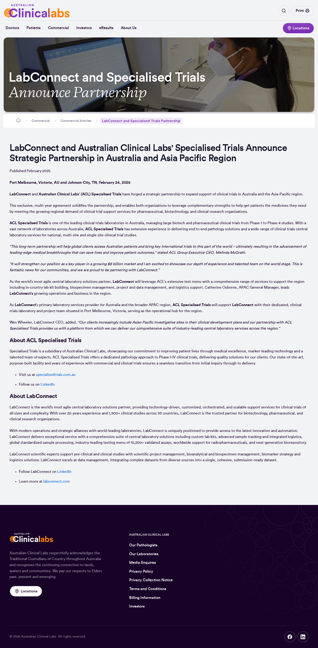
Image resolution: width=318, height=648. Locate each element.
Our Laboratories (143, 554)
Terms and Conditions (147, 589)
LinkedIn (48, 384)
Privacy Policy (141, 571)
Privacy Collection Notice (151, 580)
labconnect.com (56, 481)
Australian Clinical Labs (38, 636)
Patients (34, 28)
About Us (128, 28)
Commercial (58, 28)
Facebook (289, 636)
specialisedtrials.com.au (55, 375)
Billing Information (144, 598)
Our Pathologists (143, 545)
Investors (84, 28)
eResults (106, 28)
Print (300, 11)
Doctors (12, 28)
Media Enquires (142, 562)
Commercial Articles (76, 121)
